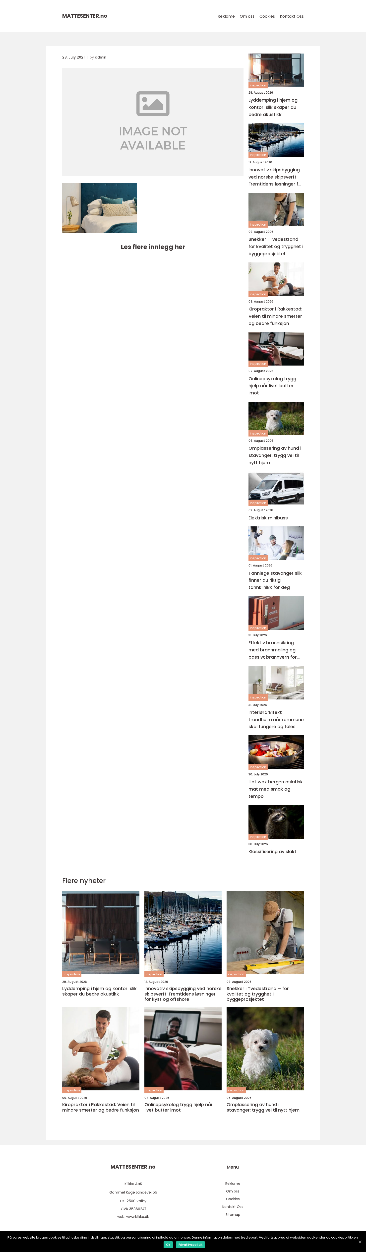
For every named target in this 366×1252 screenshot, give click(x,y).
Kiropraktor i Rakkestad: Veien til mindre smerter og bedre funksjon (275, 316)
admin (100, 57)
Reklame (226, 16)
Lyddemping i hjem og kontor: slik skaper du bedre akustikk (273, 107)
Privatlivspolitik (190, 1245)
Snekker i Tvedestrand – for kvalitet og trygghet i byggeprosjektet (275, 246)
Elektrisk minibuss (268, 518)
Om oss (247, 16)
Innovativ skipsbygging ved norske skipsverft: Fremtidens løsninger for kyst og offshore (275, 177)
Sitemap (233, 1214)
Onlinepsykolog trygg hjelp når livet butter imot (272, 386)
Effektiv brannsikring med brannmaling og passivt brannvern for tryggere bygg (272, 650)
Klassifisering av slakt (272, 851)
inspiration (258, 85)
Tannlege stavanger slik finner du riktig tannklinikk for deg (275, 580)
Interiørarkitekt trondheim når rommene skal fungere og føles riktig (276, 719)
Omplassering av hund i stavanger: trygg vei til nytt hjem (274, 455)
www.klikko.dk (137, 1216)
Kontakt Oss (292, 16)
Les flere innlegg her (153, 247)
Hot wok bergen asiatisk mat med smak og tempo (275, 789)
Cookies (267, 16)
